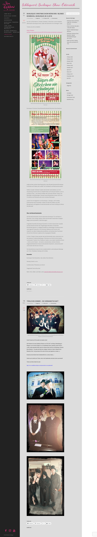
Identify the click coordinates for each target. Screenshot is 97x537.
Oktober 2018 (70, 61)
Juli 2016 (69, 78)
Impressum (8, 34)
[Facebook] (6, 530)
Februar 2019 (70, 59)
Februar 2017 (70, 74)
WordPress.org (70, 99)
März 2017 (69, 71)
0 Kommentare (54, 18)
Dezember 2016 (70, 76)
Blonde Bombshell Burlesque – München (11, 31)
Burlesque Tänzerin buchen (11, 23)
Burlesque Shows (10, 15)
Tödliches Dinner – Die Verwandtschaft (42, 301)
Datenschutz (8, 36)
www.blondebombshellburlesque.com (53, 272)
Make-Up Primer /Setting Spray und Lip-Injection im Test (72, 42)
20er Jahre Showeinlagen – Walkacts (9, 27)
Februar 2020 (70, 57)
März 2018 (69, 63)
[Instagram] (10, 530)
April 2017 (69, 69)
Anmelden (69, 93)
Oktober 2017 (70, 67)
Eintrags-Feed (70, 95)
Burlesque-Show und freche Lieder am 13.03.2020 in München (73, 22)
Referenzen (8, 20)
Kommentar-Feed (71, 97)
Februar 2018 (70, 65)
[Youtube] (14, 530)
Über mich (7, 13)
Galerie (7, 18)
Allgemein (38, 18)
